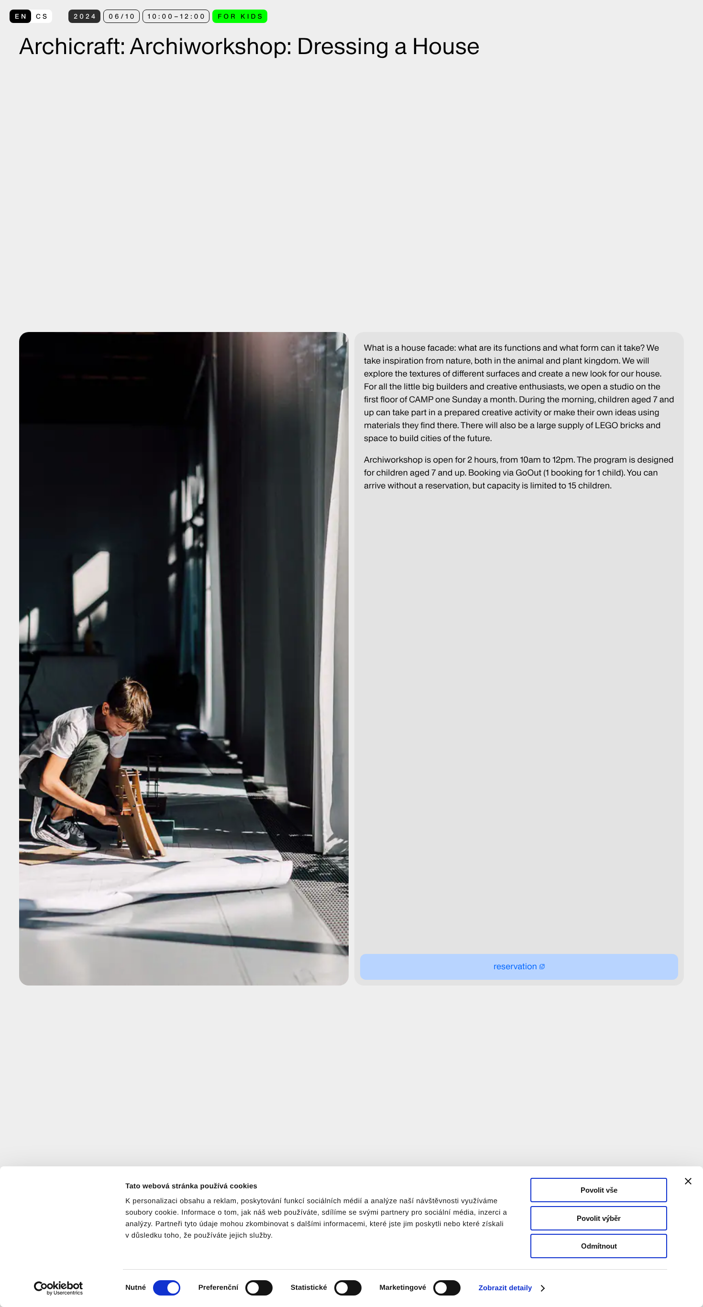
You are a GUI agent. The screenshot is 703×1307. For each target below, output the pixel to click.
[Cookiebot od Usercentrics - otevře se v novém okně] (62, 1288)
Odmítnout (599, 1246)
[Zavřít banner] (688, 1181)
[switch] (259, 1288)
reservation (515, 967)
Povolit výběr (599, 1218)
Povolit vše (599, 1190)
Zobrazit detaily (505, 1288)
